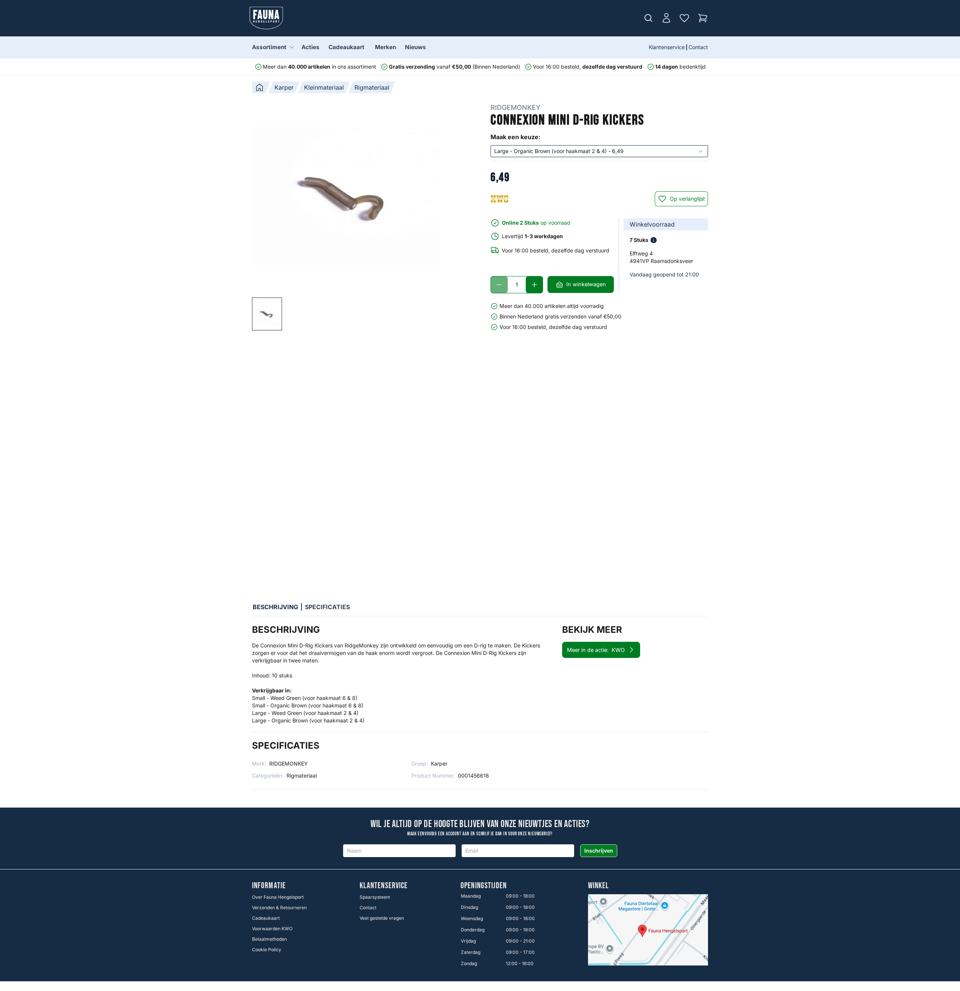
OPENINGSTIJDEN (483, 885)
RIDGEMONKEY (515, 107)
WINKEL (598, 885)
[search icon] (648, 18)
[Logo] (266, 18)
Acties (311, 47)
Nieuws (415, 47)
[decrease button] (499, 284)
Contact (698, 47)
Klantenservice (667, 47)
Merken (385, 47)
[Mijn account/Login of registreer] (666, 18)
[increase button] (534, 284)
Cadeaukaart (346, 47)
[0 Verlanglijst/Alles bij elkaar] (684, 18)
